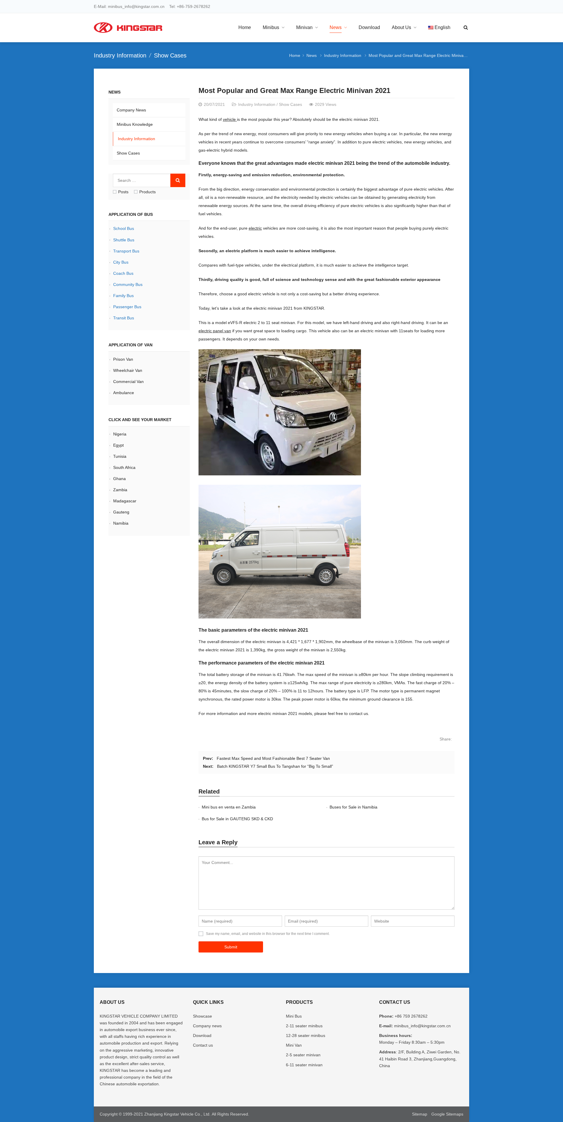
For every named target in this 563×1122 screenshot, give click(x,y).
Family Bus (123, 295)
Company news (207, 1025)
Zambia (120, 489)
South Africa (125, 467)
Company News (131, 110)
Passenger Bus (127, 306)
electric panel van (215, 330)
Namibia (120, 523)
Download (202, 1035)
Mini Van (294, 1045)
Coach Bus (123, 273)
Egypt (118, 445)
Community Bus (128, 284)
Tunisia (120, 456)
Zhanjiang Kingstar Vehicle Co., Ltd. (177, 1114)
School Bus (123, 228)
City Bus (120, 262)
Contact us (203, 1045)
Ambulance (123, 392)
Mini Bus (294, 1016)
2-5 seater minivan (303, 1054)
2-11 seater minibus (304, 1025)
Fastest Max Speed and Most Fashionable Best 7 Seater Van (273, 758)
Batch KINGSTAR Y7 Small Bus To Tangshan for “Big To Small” (275, 766)
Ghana (119, 478)
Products (147, 191)
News (311, 55)
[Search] (177, 180)
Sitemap (419, 1114)
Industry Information (120, 55)
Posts (123, 191)
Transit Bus (123, 318)
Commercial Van (128, 381)
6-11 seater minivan (304, 1064)
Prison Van (123, 359)
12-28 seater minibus (305, 1035)
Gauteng (121, 512)
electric (255, 228)
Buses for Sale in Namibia (353, 807)
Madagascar (124, 501)
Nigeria (119, 434)
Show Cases (170, 55)
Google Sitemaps (447, 1114)
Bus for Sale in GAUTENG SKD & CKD (237, 818)
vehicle (230, 119)
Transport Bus (126, 251)
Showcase (202, 1016)
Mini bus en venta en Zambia (229, 807)
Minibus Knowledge (135, 124)
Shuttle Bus (123, 240)
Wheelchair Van (127, 370)
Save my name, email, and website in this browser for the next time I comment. (268, 934)
